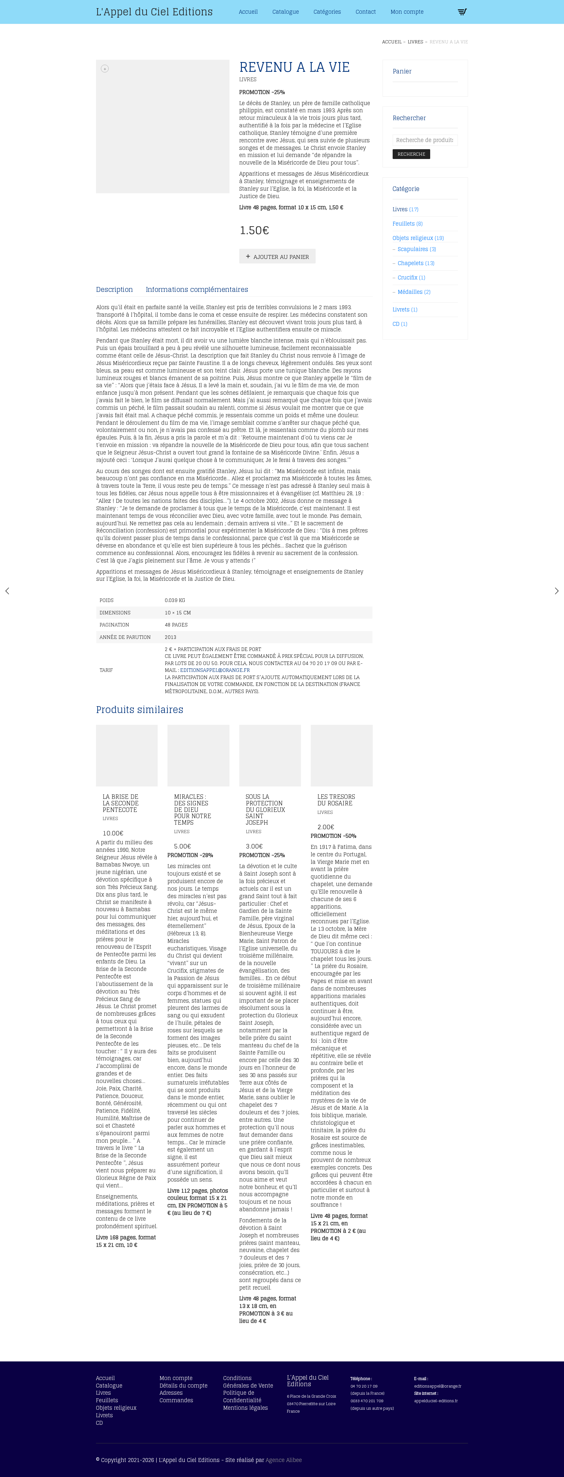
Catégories (327, 11)
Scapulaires (413, 249)
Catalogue (286, 11)
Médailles (410, 291)
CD (396, 323)
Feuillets (404, 223)
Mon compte (407, 11)
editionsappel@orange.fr (215, 670)
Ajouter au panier (281, 257)
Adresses (171, 1392)
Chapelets (411, 263)
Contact (366, 11)
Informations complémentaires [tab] (197, 289)
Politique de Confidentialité (242, 1396)
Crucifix (407, 277)
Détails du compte (184, 1385)
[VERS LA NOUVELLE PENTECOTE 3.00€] (7, 590)
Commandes (176, 1400)
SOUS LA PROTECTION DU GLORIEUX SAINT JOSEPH (265, 809)
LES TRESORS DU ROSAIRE (336, 799)
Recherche (411, 154)
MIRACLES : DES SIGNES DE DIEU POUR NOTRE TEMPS (192, 809)
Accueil (248, 11)
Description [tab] (114, 289)
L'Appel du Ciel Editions (154, 12)
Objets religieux (413, 238)
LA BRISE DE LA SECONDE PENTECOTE (120, 803)
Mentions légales (245, 1407)
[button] (150, 798)
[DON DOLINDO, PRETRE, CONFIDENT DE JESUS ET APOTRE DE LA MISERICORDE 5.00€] (557, 590)
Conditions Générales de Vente (248, 1382)
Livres (415, 42)
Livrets (401, 309)
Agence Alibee (284, 1460)
